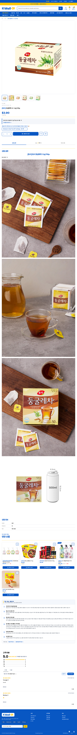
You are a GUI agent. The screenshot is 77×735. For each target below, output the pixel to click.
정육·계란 (52, 12)
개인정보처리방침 (65, 719)
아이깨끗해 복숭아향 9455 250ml (10, 561)
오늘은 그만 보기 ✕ (43, 3)
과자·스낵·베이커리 (43, 12)
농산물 (28, 12)
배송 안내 (48, 715)
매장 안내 (63, 715)
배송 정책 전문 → (11, 641)
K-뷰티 (32, 721)
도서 (24, 12)
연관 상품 (63, 143)
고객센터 (65, 1)
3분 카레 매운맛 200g (8, 589)
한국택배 (47, 1)
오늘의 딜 (13, 12)
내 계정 (60, 1)
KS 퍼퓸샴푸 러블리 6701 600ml (65, 561)
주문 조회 (48, 719)
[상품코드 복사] (10, 105)
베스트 (17, 12)
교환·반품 (48, 717)
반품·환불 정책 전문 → (19, 641)
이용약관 (63, 717)
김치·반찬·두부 (60, 12)
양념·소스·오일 (68, 12)
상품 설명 (14, 143)
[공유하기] (46, 134)
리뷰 (38, 143)
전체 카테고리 (5, 12)
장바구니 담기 (27, 133)
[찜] (41, 134)
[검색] (61, 8)
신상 (21, 12)
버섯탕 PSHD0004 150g (47, 560)
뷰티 (18, 15)
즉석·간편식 (34, 12)
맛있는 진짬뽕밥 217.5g (27, 560)
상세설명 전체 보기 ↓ (7, 122)
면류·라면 (12, 15)
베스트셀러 (33, 719)
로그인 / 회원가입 (54, 1)
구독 (25, 726)
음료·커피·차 (5, 15)
